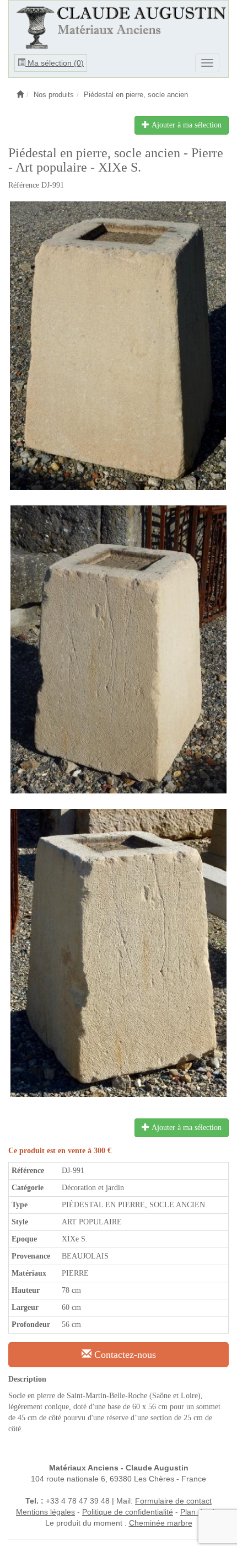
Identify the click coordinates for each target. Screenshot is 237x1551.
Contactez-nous (123, 1354)
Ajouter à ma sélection (185, 125)
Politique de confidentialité (127, 1511)
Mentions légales (45, 1511)
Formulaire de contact (173, 1500)
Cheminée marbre (160, 1522)
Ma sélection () (54, 62)
